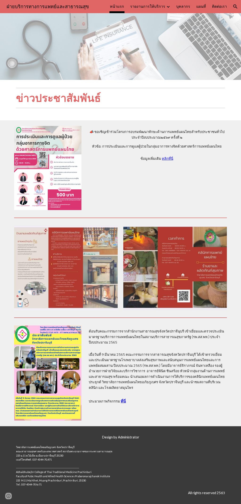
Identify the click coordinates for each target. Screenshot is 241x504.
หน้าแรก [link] (117, 6)
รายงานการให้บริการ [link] (147, 6)
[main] (120, 100)
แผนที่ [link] (201, 6)
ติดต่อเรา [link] (219, 6)
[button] (235, 6)
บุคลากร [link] (183, 6)
